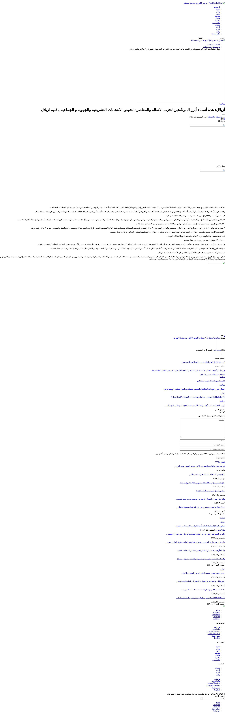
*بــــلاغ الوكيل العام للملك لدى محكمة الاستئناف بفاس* (203, 362)
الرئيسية (217, 7)
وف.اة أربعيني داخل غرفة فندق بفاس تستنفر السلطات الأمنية (201, 550)
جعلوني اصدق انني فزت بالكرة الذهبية (210, 491)
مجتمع (217, 20)
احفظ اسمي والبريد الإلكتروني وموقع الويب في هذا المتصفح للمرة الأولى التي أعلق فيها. (189, 454)
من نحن (217, 627)
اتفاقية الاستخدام (213, 634)
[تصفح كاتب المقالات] (220, 348)
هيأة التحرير (215, 629)
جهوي (218, 9)
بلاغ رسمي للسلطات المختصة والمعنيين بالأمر (207, 474)
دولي (218, 14)
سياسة (217, 16)
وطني (218, 12)
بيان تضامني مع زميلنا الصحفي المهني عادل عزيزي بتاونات (202, 483)
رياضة (218, 32)
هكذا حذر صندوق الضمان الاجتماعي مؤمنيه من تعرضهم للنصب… (200, 499)
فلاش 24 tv (216, 34)
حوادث (217, 25)
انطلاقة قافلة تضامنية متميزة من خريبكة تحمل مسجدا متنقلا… (201, 507)
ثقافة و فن (216, 23)
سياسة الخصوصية (213, 631)
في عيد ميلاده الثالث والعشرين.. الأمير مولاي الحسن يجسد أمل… (200, 466)
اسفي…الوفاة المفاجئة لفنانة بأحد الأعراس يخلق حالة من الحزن (200, 526)
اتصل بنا (217, 638)
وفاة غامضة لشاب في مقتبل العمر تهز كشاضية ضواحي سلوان (201, 559)
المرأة (218, 29)
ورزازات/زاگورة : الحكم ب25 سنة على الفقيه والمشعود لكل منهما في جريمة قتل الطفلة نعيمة (188, 370)
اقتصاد (217, 18)
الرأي (218, 27)
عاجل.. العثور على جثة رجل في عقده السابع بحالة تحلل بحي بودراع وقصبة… (195, 534)
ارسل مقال (216, 636)
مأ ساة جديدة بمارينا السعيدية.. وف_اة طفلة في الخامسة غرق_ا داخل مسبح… (195, 542)
